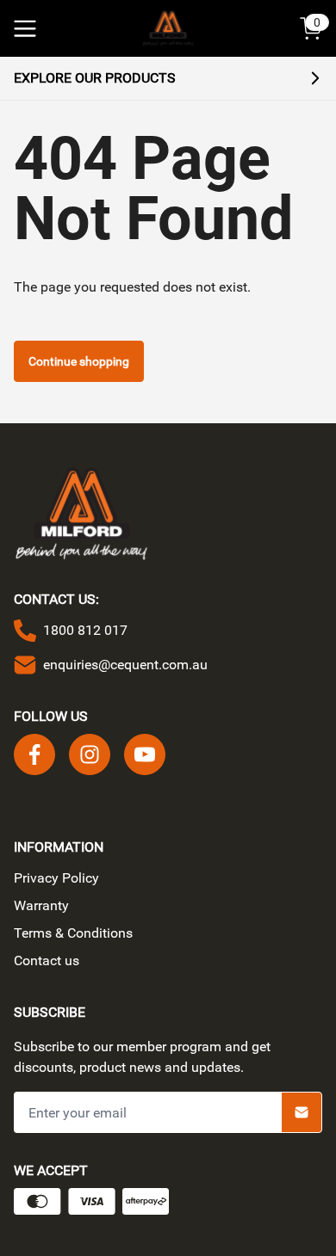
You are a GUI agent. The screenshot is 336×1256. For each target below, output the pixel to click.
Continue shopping (78, 361)
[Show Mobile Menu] (25, 28)
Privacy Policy (56, 878)
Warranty (41, 905)
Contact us (46, 960)
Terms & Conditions (73, 933)
